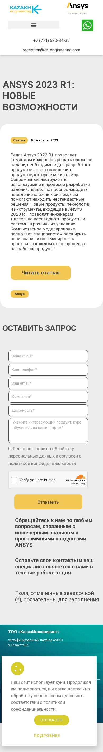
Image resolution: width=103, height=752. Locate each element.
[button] (33, 25)
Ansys (20, 294)
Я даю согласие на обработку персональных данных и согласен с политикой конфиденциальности (44, 456)
